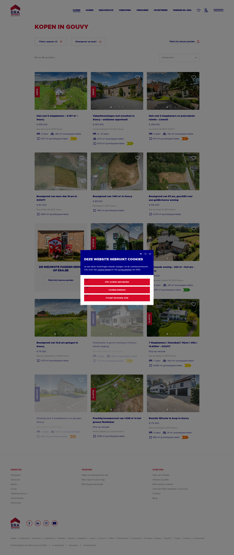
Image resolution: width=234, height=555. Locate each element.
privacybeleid (124, 270)
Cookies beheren (117, 290)
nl (141, 253)
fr (145, 253)
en (150, 253)
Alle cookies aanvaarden (117, 282)
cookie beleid (104, 270)
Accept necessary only (117, 298)
